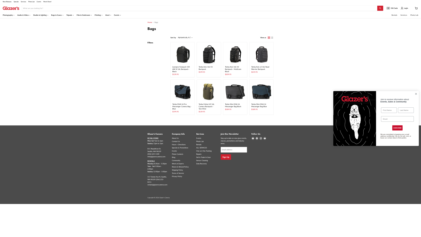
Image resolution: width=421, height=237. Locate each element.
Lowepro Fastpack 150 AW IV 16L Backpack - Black (181, 69)
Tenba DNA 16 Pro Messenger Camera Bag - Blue (181, 106)
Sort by (173, 38)
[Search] (380, 8)
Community (176, 160)
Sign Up (225, 157)
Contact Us (176, 141)
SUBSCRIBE (397, 128)
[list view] (272, 37)
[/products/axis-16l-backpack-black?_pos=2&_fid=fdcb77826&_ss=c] (209, 54)
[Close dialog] (416, 94)
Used (107, 15)
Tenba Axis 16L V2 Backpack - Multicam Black (233, 69)
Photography (8, 15)
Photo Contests (177, 154)
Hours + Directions (179, 144)
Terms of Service (178, 173)
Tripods (69, 15)
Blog (173, 157)
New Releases (7, 2)
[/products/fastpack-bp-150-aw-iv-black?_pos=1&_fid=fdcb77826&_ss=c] (182, 54)
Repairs (199, 154)
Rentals (394, 15)
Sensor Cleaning (202, 160)
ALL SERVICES (201, 148)
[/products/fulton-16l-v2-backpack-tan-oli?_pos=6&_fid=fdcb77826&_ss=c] (209, 91)
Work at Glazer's (178, 164)
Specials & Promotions (180, 148)
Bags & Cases (56, 15)
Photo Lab (31, 2)
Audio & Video (23, 15)
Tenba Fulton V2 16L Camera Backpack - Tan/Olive (206, 106)
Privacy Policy (177, 176)
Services (23, 2)
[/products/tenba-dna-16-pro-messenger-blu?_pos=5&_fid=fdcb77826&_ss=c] (182, 91)
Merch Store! (47, 2)
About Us (175, 138)
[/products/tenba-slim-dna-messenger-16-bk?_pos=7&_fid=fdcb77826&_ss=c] (235, 91)
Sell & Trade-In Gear (203, 157)
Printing (98, 15)
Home (149, 22)
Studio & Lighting (40, 15)
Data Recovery (201, 164)
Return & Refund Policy (180, 167)
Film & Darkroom (83, 15)
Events (39, 2)
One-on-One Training (204, 151)
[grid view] (268, 37)
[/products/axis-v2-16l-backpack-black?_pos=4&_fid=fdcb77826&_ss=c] (261, 54)
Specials (16, 2)
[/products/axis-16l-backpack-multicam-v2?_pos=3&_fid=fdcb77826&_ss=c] (235, 54)
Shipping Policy (177, 170)
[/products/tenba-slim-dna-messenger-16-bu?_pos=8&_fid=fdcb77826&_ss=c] (261, 91)
